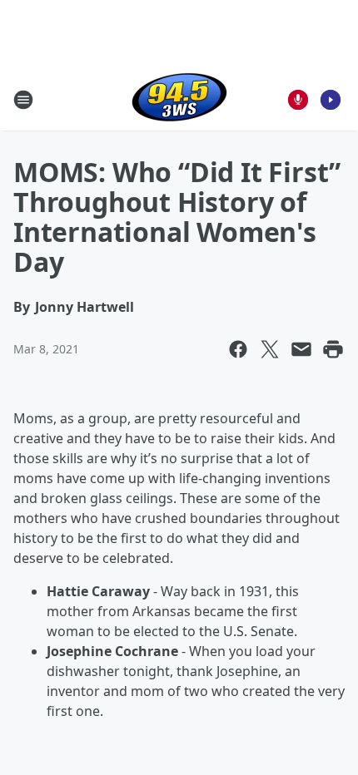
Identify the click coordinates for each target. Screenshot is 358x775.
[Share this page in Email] (301, 349)
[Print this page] (333, 349)
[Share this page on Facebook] (238, 349)
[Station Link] (179, 99)
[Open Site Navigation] (23, 100)
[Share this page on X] (269, 349)
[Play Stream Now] (331, 100)
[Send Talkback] (298, 100)
